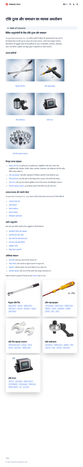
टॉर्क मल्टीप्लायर (20, 120)
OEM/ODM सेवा (14, 201)
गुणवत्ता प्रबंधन (13, 212)
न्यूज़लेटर (11, 267)
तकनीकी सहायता (14, 271)
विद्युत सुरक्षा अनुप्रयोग (15, 249)
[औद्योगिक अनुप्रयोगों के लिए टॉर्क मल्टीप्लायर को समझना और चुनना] (60, 336)
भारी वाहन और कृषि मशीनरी (17, 242)
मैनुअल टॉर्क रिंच (20, 86)
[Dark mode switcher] (74, 4)
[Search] (70, 4)
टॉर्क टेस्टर (50, 120)
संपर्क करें (35, 276)
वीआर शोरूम (12, 263)
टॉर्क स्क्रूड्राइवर (50, 86)
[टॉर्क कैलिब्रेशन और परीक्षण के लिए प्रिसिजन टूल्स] (23, 373)
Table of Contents (18, 28)
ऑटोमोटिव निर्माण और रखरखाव (18, 231)
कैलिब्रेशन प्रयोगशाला (15, 216)
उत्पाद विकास (13, 205)
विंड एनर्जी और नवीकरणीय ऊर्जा (18, 238)
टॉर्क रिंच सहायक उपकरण (20, 153)
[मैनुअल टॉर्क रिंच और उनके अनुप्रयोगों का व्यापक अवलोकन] (23, 298)
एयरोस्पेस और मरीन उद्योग (16, 235)
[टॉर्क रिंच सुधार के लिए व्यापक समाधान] (23, 336)
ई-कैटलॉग (12, 260)
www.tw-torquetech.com (19, 462)
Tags (7, 458)
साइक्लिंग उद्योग (13, 246)
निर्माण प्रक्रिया (13, 208)
